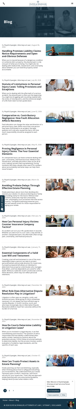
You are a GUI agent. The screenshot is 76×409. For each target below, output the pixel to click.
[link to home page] (38, 3)
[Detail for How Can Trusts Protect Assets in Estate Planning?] (38, 370)
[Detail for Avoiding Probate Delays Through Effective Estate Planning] (38, 195)
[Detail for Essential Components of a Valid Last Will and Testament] (38, 263)
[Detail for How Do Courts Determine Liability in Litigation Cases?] (38, 335)
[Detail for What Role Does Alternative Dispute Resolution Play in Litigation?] (38, 299)
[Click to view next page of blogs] (13, 390)
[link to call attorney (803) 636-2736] (4, 3)
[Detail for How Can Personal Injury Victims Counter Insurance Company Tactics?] (38, 229)
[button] (72, 3)
